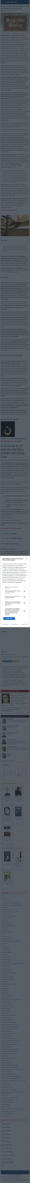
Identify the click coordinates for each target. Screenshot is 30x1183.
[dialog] (15, 591)
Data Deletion (5, 624)
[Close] (26, 558)
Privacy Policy (24, 624)
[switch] (24, 591)
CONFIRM (9, 618)
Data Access (15, 624)
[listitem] (15, 587)
